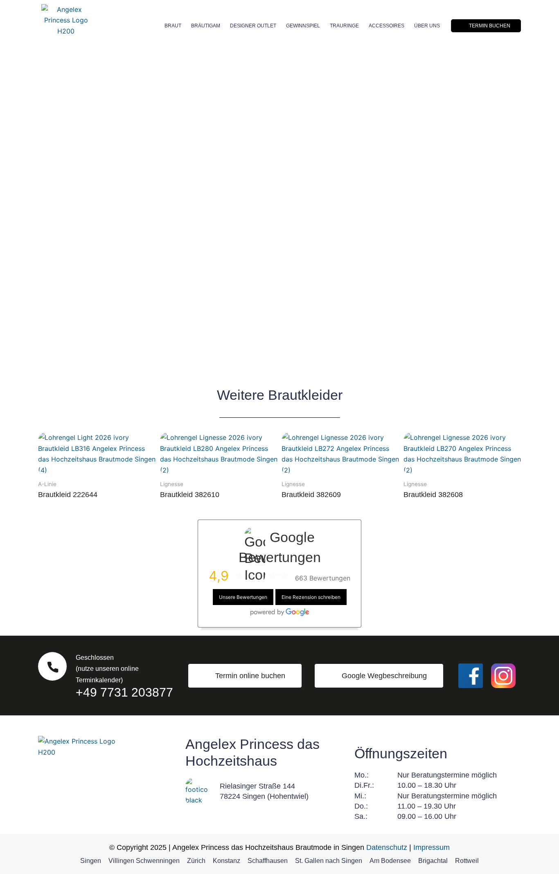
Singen (90, 860)
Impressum (431, 847)
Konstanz (226, 860)
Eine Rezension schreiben (311, 597)
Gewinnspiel (303, 26)
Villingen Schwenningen (144, 860)
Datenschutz (386, 847)
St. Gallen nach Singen (328, 860)
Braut (173, 26)
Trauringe (344, 26)
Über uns (427, 26)
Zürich (196, 860)
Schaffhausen (268, 860)
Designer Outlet (253, 26)
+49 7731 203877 (124, 692)
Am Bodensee (390, 860)
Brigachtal (433, 860)
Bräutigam (205, 26)
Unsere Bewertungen (243, 597)
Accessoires (386, 26)
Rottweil (467, 860)
